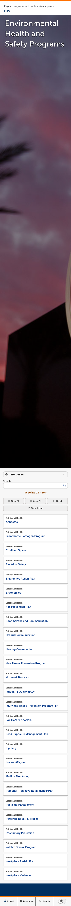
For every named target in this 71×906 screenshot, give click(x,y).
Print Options (17, 474)
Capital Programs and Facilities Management (29, 6)
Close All (36, 501)
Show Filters (37, 508)
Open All (15, 501)
